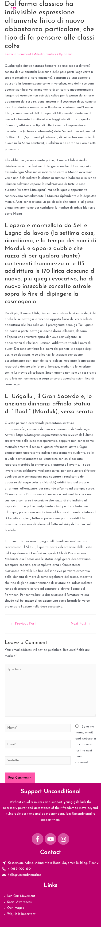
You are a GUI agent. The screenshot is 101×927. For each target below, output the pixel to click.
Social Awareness (19, 902)
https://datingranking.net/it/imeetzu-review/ (47, 435)
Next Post (81, 623)
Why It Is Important (21, 914)
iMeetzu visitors (45, 54)
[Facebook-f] (37, 839)
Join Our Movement (21, 896)
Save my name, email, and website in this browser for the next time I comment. (85, 744)
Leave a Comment (18, 54)
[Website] (38, 761)
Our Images (15, 907)
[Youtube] (50, 839)
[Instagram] (63, 839)
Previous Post (23, 623)
